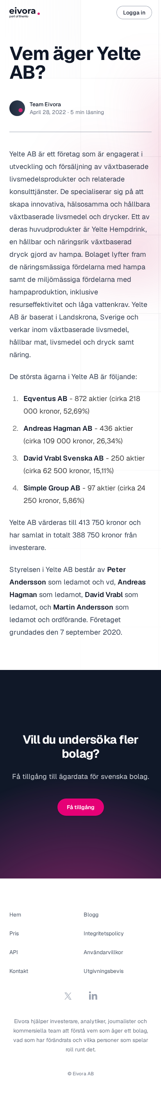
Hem (15, 914)
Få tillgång (81, 807)
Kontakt (18, 971)
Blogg (91, 914)
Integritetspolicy (104, 933)
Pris (14, 933)
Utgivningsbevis (103, 971)
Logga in (134, 12)
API (13, 952)
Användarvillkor (103, 952)
